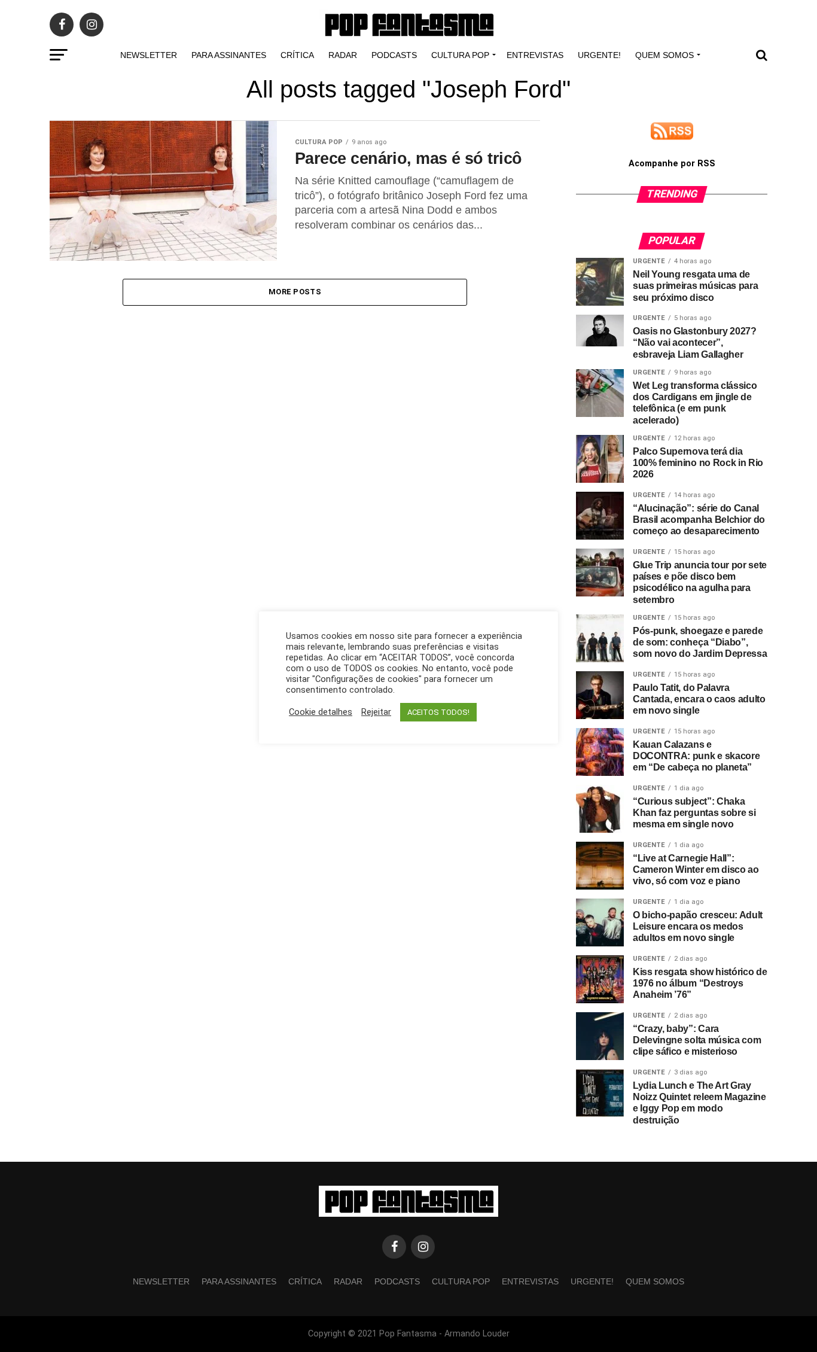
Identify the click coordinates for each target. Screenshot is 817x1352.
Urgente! (599, 55)
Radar (342, 55)
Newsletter (148, 55)
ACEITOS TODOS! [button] (438, 712)
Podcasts (394, 55)
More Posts (295, 291)
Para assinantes (228, 55)
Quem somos (664, 55)
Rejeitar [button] (376, 712)
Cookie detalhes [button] (320, 712)
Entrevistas (535, 55)
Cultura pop (460, 55)
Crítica (297, 55)
